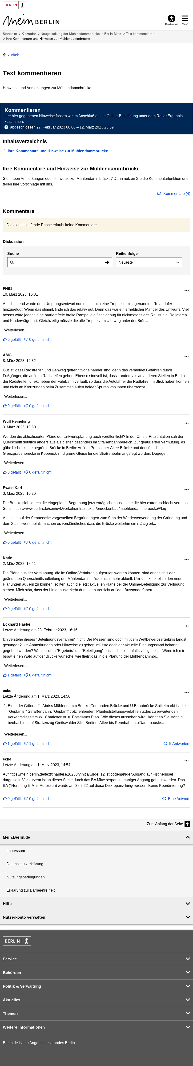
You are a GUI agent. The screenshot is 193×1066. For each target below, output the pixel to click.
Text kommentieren (140, 34)
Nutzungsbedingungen (26, 877)
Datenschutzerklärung (25, 864)
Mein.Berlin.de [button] (16, 837)
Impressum (16, 851)
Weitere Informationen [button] (24, 1027)
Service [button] (10, 959)
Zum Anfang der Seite (165, 824)
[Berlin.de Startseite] (17, 941)
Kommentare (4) (176, 194)
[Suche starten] (107, 262)
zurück (13, 55)
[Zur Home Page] (31, 20)
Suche (13, 254)
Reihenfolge (127, 254)
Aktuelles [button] (11, 1000)
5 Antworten (179, 744)
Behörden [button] (12, 972)
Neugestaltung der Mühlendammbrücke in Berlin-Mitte (81, 34)
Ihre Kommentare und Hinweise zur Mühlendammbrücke (48, 38)
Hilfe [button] (7, 903)
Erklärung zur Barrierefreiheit (31, 890)
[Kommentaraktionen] (186, 290)
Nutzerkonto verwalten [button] (24, 917)
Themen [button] (10, 1013)
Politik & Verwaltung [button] (22, 986)
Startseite (10, 34)
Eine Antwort (178, 799)
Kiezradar (29, 34)
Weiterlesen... (15, 330)
